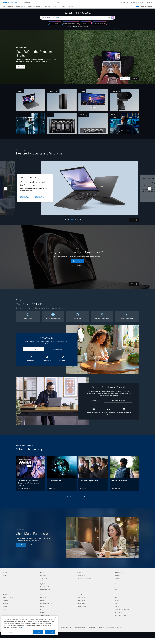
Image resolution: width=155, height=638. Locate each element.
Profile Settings (44, 581)
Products (5, 600)
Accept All (50, 632)
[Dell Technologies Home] (10, 2)
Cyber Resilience (115, 115)
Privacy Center (118, 612)
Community (117, 575)
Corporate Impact (44, 615)
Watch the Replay (23, 488)
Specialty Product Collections (122, 609)
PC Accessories (115, 91)
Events (116, 603)
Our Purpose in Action (119, 481)
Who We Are (43, 597)
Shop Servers (23, 197)
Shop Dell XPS (76, 266)
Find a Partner (81, 597)
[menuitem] (20, 6)
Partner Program (82, 606)
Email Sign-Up (118, 606)
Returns (79, 581)
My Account (43, 575)
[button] (125, 2)
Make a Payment (44, 586)
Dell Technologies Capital (46, 603)
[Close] (55, 617)
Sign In (34, 349)
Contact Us (34, 197)
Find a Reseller (81, 600)
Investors (42, 606)
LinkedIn (117, 584)
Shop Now (146, 197)
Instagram (117, 586)
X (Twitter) (117, 581)
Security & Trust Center (120, 615)
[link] (133, 2)
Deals (4, 609)
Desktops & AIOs (53, 91)
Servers (51, 115)
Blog (116, 597)
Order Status (43, 578)
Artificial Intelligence (23, 115)
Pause (133, 78)
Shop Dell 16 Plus (35, 66)
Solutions (5, 603)
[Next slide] (128, 78)
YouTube (117, 589)
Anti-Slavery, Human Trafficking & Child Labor (110, 627)
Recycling (42, 612)
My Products (43, 584)
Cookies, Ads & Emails (66, 627)
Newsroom (43, 609)
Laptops (20, 91)
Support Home (81, 575)
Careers (42, 600)
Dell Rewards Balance (45, 589)
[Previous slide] (122, 78)
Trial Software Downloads (121, 618)
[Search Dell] (58, 2)
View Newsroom (55, 481)
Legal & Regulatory (80, 627)
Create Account (57, 349)
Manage (11, 632)
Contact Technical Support (84, 578)
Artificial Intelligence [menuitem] (8, 6)
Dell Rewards (118, 600)
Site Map (5, 575)
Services (5, 606)
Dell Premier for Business (146, 6)
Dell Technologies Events (89, 481)
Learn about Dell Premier (118, 400)
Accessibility (92, 627)
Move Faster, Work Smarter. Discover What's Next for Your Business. (28, 483)
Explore (51, 488)
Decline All (38, 632)
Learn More (21, 66)
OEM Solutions (81, 603)
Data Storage (83, 115)
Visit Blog (84, 497)
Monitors (82, 91)
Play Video (79, 261)
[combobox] (41, 2)
